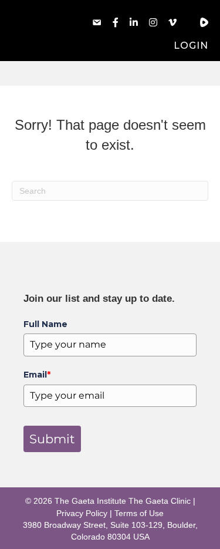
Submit (52, 439)
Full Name (45, 324)
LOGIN (191, 45)
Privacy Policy (81, 513)
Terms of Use (139, 513)
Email (36, 374)
